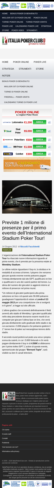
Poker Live (7, 26)
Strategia (46, 26)
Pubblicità (5, 443)
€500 (29, 139)
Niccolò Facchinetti (29, 246)
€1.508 (28, 146)
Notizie (6, 76)
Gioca (39, 122)
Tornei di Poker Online (16, 92)
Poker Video (18, 30)
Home (5, 13)
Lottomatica (17, 122)
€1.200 (28, 122)
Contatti (5, 438)
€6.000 (28, 130)
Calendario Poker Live (27, 26)
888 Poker (17, 147)
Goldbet (19, 154)
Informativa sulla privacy (10, 451)
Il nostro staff (6, 434)
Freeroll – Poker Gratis (16, 97)
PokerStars (19, 139)
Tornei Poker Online (12, 22)
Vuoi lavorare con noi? (10, 447)
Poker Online (40, 18)
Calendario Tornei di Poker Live (20, 102)
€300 (29, 153)
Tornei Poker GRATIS (36, 22)
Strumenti (32, 30)
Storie (5, 30)
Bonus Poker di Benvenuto (24, 13)
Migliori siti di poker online (16, 18)
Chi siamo (5, 430)
